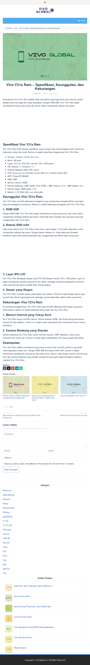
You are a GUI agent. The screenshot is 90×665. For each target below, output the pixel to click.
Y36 (4, 573)
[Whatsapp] (21, 368)
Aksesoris (7, 490)
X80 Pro (6, 568)
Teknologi (7, 529)
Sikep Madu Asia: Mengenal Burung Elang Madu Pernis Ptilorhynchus (22, 415)
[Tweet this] (8, 368)
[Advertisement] (45, 125)
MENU (83, 21)
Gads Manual (8, 494)
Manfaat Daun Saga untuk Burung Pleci (73, 414)
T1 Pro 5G (7, 525)
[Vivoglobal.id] (45, 9)
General (6, 499)
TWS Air (6, 538)
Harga (5, 503)
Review (6, 512)
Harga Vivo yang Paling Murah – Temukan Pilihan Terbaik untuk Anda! (44, 397)
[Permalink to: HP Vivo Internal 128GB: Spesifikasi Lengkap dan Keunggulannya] (16, 385)
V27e (5, 555)
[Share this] (4, 368)
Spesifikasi (7, 516)
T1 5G (5, 520)
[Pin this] (13, 368)
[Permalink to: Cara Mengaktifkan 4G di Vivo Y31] (74, 385)
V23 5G (6, 542)
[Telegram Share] (17, 368)
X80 (4, 564)
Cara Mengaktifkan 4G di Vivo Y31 (73, 395)
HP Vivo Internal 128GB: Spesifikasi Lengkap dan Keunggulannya (16, 396)
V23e (5, 546)
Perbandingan (9, 507)
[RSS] (45, 2)
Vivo (11, 407)
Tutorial (6, 533)
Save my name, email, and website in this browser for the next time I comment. (39, 463)
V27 (4, 551)
